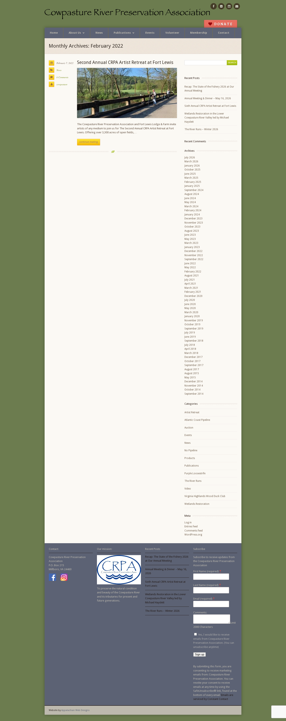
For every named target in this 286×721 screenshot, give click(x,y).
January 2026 (192, 165)
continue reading (88, 142)
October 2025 (192, 169)
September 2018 (193, 340)
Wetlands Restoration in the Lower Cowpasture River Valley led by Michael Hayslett (206, 117)
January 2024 (192, 214)
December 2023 (193, 218)
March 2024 (191, 206)
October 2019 (192, 324)
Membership (198, 32)
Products (189, 458)
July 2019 (189, 332)
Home (54, 32)
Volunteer (172, 32)
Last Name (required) (207, 585)
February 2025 (192, 182)
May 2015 (190, 377)
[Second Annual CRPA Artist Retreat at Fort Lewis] (127, 93)
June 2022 (190, 263)
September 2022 (193, 259)
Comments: (200, 612)
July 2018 (189, 344)
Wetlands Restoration (196, 503)
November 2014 (193, 385)
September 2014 (193, 393)
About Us (75, 32)
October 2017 (192, 361)
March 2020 (191, 312)
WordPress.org (193, 534)
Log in (188, 522)
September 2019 (193, 328)
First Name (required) (207, 571)
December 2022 (193, 251)
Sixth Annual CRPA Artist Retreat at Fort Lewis (210, 105)
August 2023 (191, 230)
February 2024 (192, 210)
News (99, 32)
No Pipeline (190, 450)
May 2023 (190, 239)
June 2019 (190, 336)
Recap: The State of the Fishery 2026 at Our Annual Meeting (209, 88)
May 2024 (190, 202)
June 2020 (190, 304)
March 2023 (191, 243)
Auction (188, 427)
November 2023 (193, 222)
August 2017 (191, 369)
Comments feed (193, 530)
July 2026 (189, 157)
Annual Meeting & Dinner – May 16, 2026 (207, 98)
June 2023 (190, 234)
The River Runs (192, 480)
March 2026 (191, 161)
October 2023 (192, 226)
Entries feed (191, 526)
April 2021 (190, 283)
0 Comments (62, 77)
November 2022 (193, 255)
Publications (122, 32)
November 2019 (193, 320)
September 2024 (193, 190)
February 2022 (192, 271)
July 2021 (189, 279)
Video (187, 488)
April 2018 (190, 348)
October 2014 (192, 389)
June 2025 (190, 173)
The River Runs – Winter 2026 (201, 129)
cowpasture (62, 84)
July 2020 (189, 300)
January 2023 (192, 247)
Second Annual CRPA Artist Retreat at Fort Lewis (125, 62)
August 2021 (191, 275)
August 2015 (191, 373)
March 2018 (191, 353)
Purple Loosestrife (194, 473)
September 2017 (193, 365)
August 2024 (191, 194)
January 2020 (192, 316)
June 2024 (190, 198)
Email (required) (204, 598)
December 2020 (193, 296)
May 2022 (190, 267)
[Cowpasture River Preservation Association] (128, 13)
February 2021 (192, 291)
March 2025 (191, 177)
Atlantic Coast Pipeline (197, 419)
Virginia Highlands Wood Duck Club (204, 496)
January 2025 (192, 185)
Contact (223, 32)
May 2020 (190, 308)
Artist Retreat (191, 412)
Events (150, 32)
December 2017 (193, 357)
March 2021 (191, 287)
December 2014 (193, 381)
